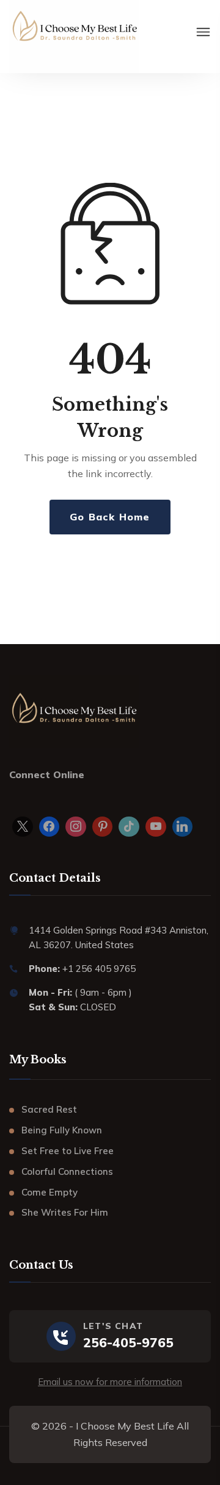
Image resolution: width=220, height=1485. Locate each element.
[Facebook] (49, 826)
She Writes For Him (64, 1212)
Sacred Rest (49, 1109)
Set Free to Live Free (67, 1151)
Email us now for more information (110, 1382)
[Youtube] (155, 826)
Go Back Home (110, 517)
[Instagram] (75, 826)
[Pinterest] (102, 826)
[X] (22, 826)
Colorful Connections (67, 1171)
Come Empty (49, 1192)
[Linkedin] (182, 826)
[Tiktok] (129, 826)
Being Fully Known (61, 1130)
